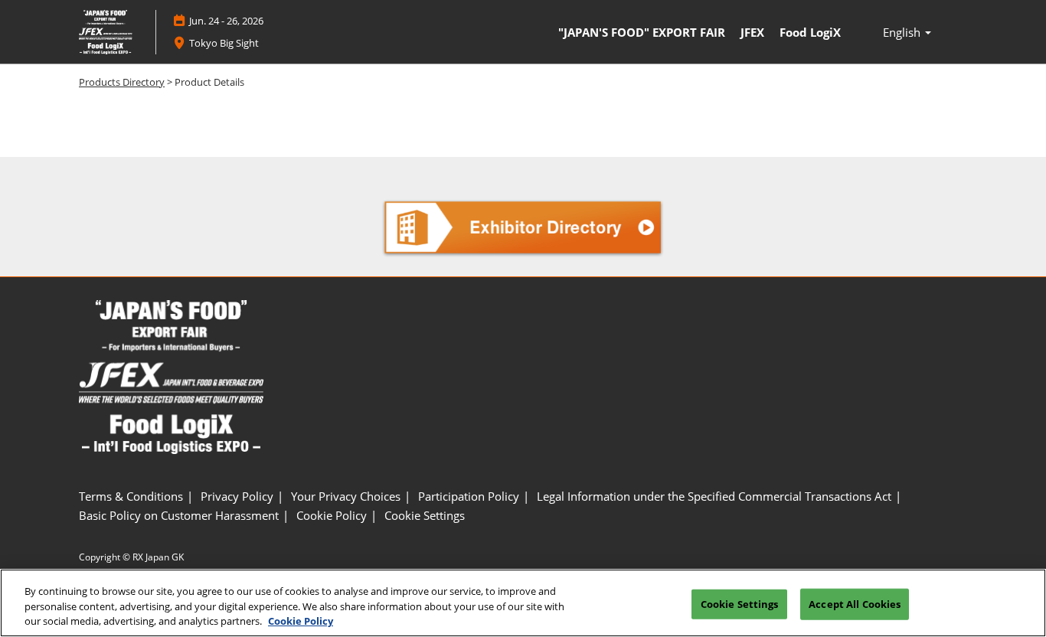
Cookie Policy (300, 621)
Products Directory (122, 82)
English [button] (903, 32)
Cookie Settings (740, 603)
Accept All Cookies (855, 603)
